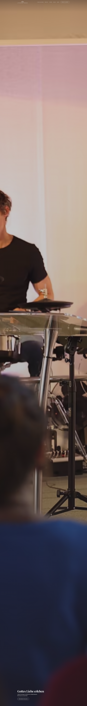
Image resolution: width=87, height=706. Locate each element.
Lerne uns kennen (40, 2)
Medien (54, 2)
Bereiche (46, 2)
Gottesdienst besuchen (23, 698)
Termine (50, 2)
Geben (58, 2)
